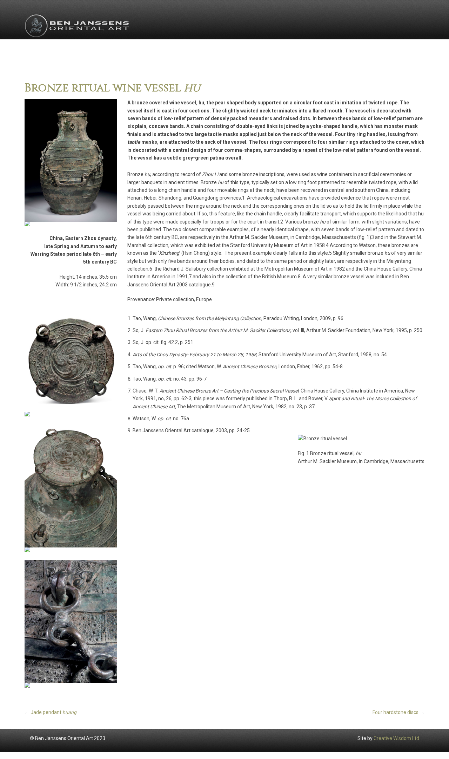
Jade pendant (53, 712)
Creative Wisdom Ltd (396, 738)
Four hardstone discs (395, 712)
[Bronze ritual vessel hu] (71, 160)
